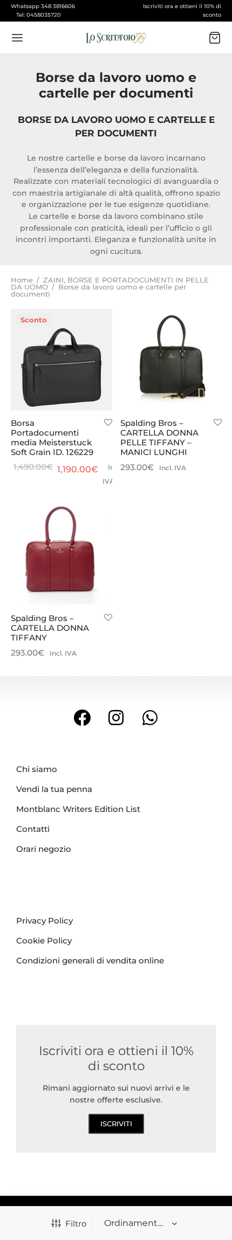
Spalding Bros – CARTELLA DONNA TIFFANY (50, 627)
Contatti (33, 829)
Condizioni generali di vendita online (90, 960)
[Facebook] (82, 718)
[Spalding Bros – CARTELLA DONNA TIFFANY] (61, 554)
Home (22, 279)
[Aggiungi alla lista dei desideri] (108, 422)
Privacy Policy (44, 920)
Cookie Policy (44, 940)
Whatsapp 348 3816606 (43, 6)
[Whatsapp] (150, 718)
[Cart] (214, 37)
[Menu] (17, 37)
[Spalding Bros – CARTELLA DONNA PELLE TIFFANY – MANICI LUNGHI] (171, 359)
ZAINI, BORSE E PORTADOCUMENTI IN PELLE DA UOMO (110, 283)
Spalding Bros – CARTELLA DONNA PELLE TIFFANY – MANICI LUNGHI (159, 437)
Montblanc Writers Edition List (78, 809)
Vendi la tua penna (54, 789)
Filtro (75, 1223)
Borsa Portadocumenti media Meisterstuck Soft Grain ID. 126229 (52, 437)
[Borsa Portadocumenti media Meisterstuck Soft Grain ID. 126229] (61, 359)
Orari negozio (43, 849)
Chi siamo (36, 769)
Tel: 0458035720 (38, 14)
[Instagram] (116, 718)
